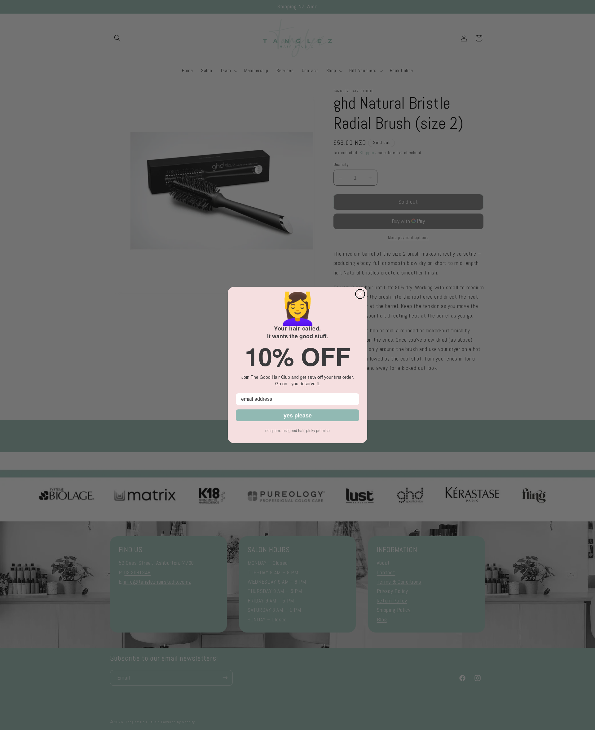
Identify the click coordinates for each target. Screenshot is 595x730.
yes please (298, 415)
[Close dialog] (360, 294)
